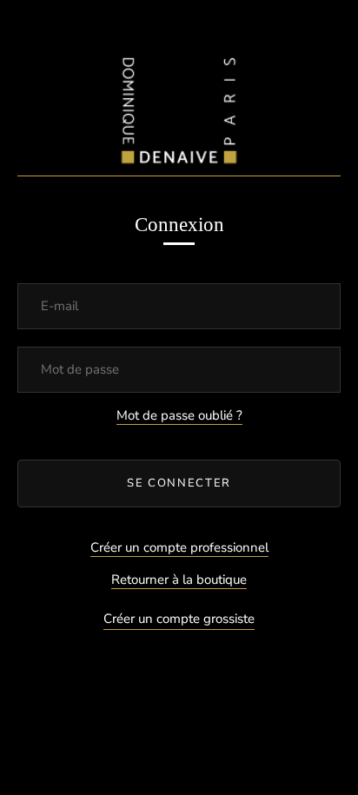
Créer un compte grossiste (179, 618)
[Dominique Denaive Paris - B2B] (179, 106)
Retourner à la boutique (179, 579)
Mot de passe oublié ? (179, 415)
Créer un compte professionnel (179, 547)
